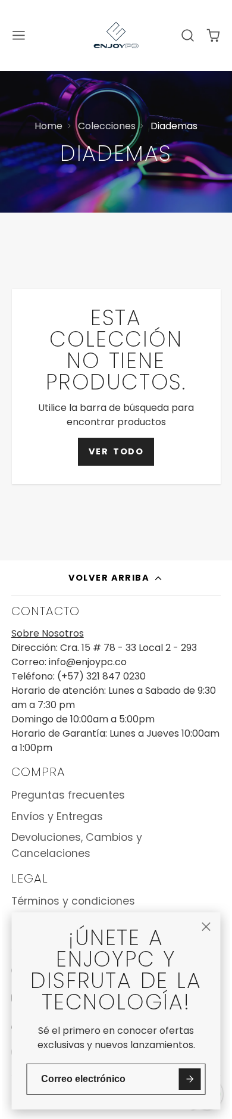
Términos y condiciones (73, 901)
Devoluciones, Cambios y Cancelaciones (76, 845)
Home (48, 126)
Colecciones (107, 126)
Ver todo (116, 451)
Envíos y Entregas (57, 816)
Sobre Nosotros (47, 633)
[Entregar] (190, 1079)
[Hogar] (116, 35)
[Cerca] (206, 926)
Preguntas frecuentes (68, 795)
